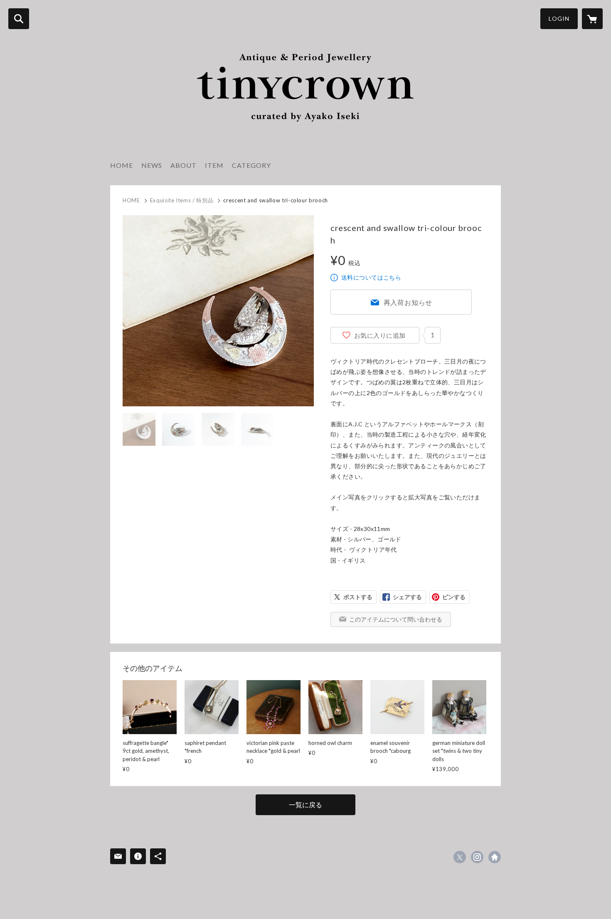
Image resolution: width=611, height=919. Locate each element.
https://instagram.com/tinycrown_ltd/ (477, 857)
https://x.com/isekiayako (459, 857)
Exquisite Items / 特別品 (182, 200)
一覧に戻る (305, 804)
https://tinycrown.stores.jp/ (494, 857)
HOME (121, 165)
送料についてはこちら (371, 277)
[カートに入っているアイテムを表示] (592, 18)
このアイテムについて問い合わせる (395, 619)
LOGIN (559, 18)
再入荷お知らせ (408, 302)
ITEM (214, 165)
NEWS (151, 165)
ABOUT (183, 165)
